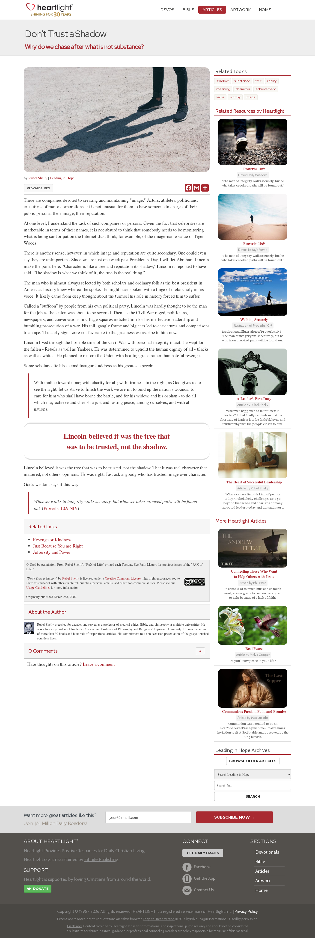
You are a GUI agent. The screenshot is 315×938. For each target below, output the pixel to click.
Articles (212, 9)
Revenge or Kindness (52, 539)
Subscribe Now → (234, 817)
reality (271, 81)
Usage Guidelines (38, 587)
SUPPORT (36, 870)
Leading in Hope (62, 177)
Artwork (240, 9)
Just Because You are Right (58, 546)
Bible (188, 9)
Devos (167, 9)
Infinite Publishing (101, 859)
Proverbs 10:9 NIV (61, 508)
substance (242, 81)
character (242, 89)
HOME (265, 9)
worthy (235, 97)
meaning (223, 89)
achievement (266, 89)
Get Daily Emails (203, 853)
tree (259, 81)
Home (261, 890)
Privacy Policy (246, 911)
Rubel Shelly (37, 177)
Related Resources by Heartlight (249, 111)
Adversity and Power (51, 552)
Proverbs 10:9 (38, 188)
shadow (222, 81)
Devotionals (267, 852)
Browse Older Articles (252, 761)
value (220, 97)
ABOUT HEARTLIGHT (51, 841)
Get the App (204, 878)
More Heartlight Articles (241, 521)
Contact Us (204, 889)
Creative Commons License (123, 578)
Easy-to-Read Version (159, 919)
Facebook (202, 866)
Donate (37, 889)
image (251, 97)
